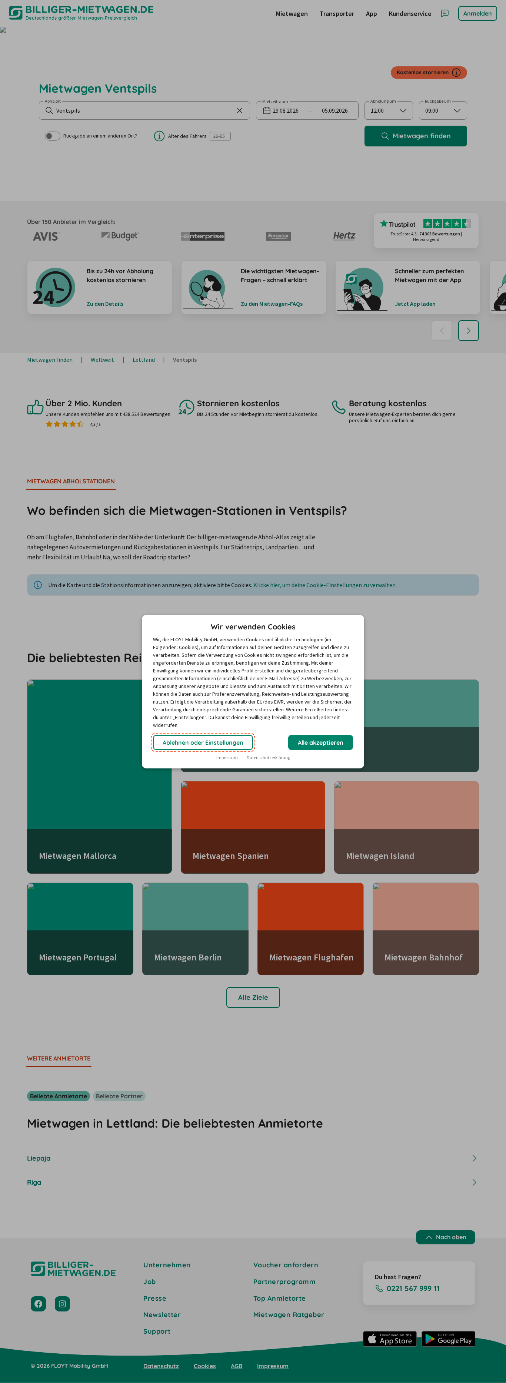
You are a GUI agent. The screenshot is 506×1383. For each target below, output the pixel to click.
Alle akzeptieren (320, 742)
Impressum (227, 757)
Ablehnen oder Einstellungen (203, 742)
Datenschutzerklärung (268, 757)
